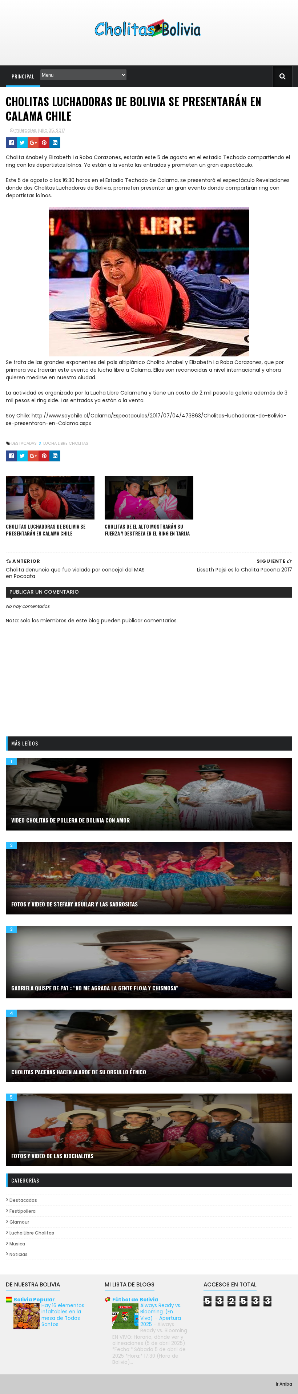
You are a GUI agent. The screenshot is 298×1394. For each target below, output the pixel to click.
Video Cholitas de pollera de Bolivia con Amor (70, 820)
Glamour (19, 1222)
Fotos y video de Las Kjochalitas (52, 1156)
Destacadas (24, 443)
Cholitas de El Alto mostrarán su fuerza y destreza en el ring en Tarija (147, 530)
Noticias (18, 1254)
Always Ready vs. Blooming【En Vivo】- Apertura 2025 (160, 1315)
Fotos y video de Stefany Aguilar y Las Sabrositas (74, 904)
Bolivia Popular (34, 1299)
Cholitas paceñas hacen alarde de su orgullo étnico (78, 1072)
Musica (17, 1244)
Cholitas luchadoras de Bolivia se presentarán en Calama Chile (45, 530)
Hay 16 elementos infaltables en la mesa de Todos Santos (62, 1315)
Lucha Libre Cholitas (65, 443)
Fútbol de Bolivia (135, 1299)
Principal (23, 76)
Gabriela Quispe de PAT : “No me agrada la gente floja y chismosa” (94, 988)
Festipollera (22, 1211)
